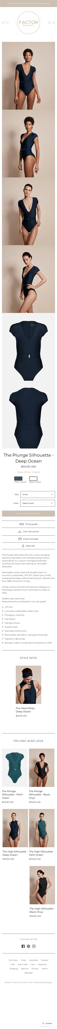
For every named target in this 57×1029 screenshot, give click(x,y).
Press (23, 960)
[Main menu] (3, 22)
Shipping (14, 968)
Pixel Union (27, 982)
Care (33, 964)
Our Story (13, 960)
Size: (17, 494)
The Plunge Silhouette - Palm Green (12, 794)
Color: (16, 503)
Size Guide (22, 964)
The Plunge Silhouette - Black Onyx (39, 794)
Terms (44, 968)
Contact (44, 960)
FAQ (12, 964)
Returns (24, 968)
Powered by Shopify (43, 982)
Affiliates (29, 973)
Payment (42, 964)
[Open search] (7, 22)
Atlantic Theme (12, 982)
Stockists (33, 960)
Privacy (35, 968)
